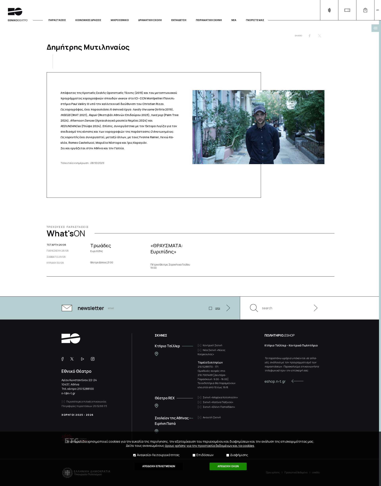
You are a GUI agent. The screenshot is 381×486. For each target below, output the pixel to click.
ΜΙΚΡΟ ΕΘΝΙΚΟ (120, 19)
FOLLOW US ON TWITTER (73, 359)
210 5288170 (205, 366)
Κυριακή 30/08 (55, 262)
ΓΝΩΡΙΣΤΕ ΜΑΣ (255, 19)
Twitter (319, 36)
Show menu (375, 28)
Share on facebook (310, 36)
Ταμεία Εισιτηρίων (210, 362)
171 (216, 366)
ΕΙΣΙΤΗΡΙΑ (347, 10)
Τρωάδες (100, 247)
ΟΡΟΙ (217, 308)
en (377, 9)
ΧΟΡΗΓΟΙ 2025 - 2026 (78, 415)
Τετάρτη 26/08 (56, 244)
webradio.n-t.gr (329, 10)
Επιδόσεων (205, 455)
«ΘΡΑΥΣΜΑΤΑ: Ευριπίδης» (166, 248)
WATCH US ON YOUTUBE (84, 359)
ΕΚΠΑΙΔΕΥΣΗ (178, 19)
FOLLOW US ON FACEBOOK (64, 359)
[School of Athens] (156, 431)
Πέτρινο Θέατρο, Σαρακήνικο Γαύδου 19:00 (170, 266)
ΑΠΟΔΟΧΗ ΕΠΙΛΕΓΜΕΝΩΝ (158, 466)
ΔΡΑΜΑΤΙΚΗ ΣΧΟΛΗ (150, 19)
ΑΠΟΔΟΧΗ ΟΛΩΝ (228, 466)
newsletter (91, 308)
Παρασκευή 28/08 (58, 250)
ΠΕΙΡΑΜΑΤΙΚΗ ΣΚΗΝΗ (209, 19)
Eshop (365, 10)
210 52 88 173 (100, 406)
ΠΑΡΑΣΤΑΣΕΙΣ (57, 19)
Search (254, 308)
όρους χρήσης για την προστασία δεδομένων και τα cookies (209, 445)
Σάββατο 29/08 (56, 257)
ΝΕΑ (233, 19)
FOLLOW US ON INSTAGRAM (94, 359)
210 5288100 (85, 389)
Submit (314, 308)
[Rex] (156, 406)
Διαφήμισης (239, 455)
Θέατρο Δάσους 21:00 (101, 262)
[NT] (156, 354)
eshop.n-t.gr (275, 381)
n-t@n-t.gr (68, 393)
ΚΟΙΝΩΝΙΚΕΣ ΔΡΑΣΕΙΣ (88, 19)
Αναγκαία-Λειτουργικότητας (158, 455)
